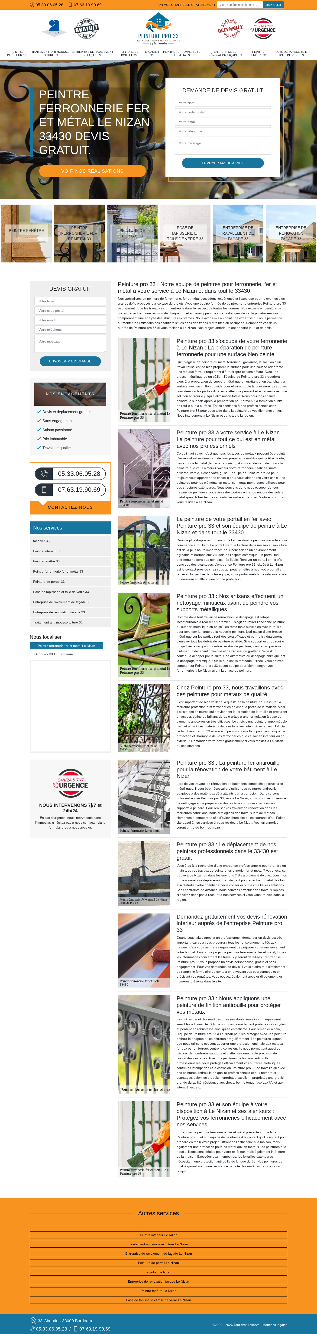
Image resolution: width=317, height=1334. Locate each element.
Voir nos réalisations (92, 171)
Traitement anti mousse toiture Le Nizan (158, 1244)
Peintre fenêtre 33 (258, 53)
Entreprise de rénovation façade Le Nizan (158, 1281)
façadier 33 (152, 53)
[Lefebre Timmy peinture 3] (158, 28)
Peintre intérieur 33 (16, 53)
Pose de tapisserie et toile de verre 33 (292, 53)
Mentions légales (274, 1325)
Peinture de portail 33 (129, 53)
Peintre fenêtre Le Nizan (158, 1291)
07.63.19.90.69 (88, 5)
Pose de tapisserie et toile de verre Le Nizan (158, 1300)
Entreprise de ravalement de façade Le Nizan (158, 1253)
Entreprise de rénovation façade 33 (225, 53)
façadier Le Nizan (158, 1272)
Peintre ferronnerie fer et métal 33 (183, 53)
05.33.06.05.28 (49, 5)
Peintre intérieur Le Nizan (158, 1235)
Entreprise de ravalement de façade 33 (92, 53)
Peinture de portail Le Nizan (158, 1263)
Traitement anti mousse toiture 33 (50, 53)
